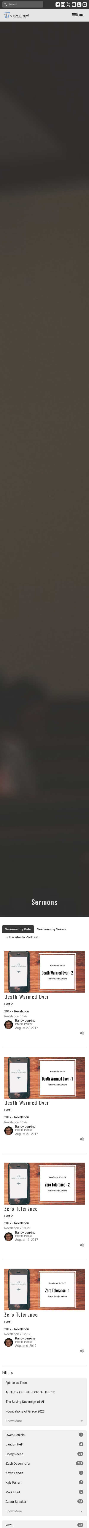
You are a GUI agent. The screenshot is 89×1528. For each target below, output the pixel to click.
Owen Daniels (44, 1435)
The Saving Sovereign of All (25, 1402)
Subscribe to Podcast (21, 937)
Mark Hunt (44, 1492)
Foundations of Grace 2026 (25, 1411)
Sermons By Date (18, 929)
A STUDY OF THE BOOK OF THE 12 (30, 1392)
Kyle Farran (44, 1482)
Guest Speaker (44, 1502)
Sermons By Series (51, 929)
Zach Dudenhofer (44, 1464)
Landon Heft (44, 1444)
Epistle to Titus (16, 1383)
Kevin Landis (44, 1473)
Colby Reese (44, 1454)
